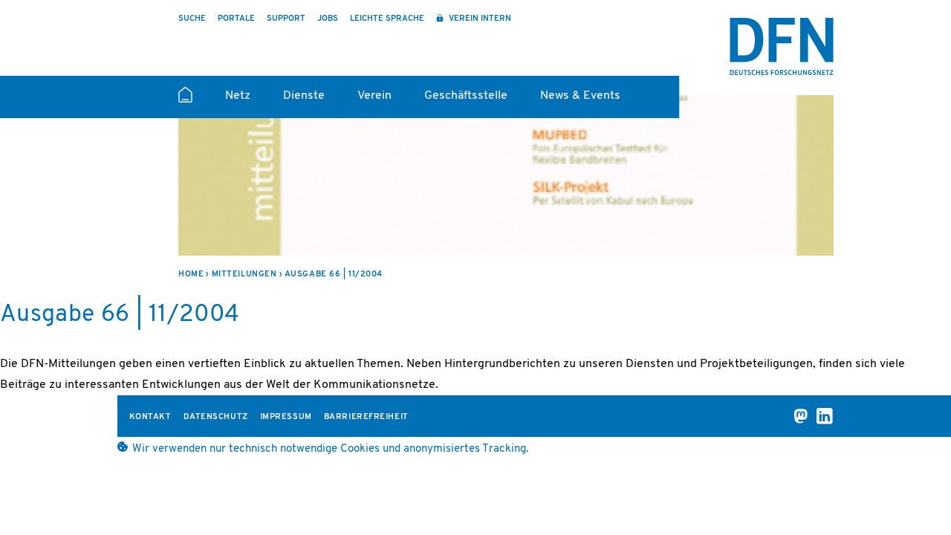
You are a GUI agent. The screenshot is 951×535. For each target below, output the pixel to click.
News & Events (580, 96)
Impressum (286, 417)
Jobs (327, 19)
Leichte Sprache (387, 19)
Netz (237, 96)
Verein (374, 96)
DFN (782, 47)
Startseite (185, 101)
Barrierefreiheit (366, 417)
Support (286, 19)
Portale (236, 19)
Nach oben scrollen (908, 484)
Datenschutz (216, 417)
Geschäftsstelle (465, 96)
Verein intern (479, 19)
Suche (192, 19)
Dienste (304, 96)
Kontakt (150, 417)
